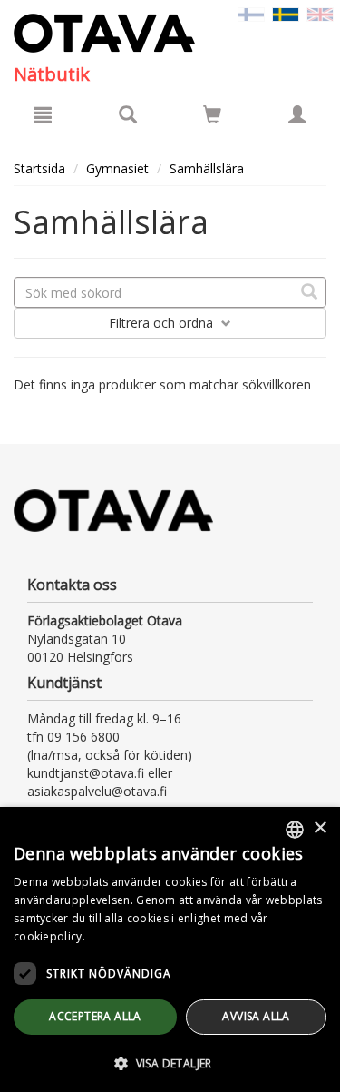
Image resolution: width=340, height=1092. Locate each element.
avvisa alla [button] (255, 1016)
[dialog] (170, 949)
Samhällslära (207, 168)
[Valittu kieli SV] (285, 13)
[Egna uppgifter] (297, 114)
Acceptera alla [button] (95, 1016)
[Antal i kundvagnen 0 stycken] (212, 117)
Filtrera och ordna (163, 322)
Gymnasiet (117, 168)
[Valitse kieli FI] (251, 13)
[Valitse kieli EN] (320, 13)
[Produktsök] (128, 114)
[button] (170, 1062)
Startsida (39, 168)
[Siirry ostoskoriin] (212, 114)
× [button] (319, 828)
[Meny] (42, 114)
